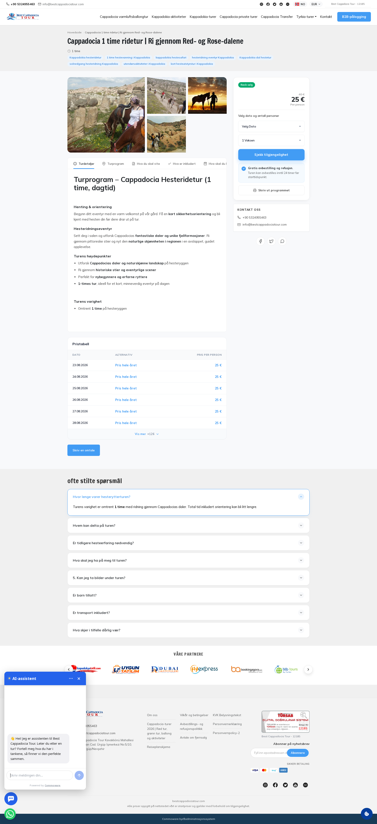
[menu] (71, 678)
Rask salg (247, 84)
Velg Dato (249, 126)
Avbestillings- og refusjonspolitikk (191, 726)
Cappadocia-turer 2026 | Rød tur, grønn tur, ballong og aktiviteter (159, 731)
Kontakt (326, 17)
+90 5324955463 (254, 217)
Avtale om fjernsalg (193, 737)
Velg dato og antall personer (258, 116)
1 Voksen (248, 140)
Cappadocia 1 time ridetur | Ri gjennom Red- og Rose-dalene (123, 32)
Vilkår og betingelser (194, 715)
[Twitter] (274, 4)
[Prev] (68, 669)
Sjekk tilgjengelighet (271, 155)
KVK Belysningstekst (227, 715)
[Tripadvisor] (287, 4)
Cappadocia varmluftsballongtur (124, 17)
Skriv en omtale (84, 450)
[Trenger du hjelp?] (10, 798)
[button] (306, 16)
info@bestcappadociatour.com (265, 224)
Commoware (53, 785)
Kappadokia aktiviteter (169, 17)
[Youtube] (281, 4)
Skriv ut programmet (274, 190)
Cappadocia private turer (238, 17)
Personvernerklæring (227, 724)
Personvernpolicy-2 (226, 733)
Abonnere (298, 752)
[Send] (79, 775)
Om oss (152, 715)
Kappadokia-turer (203, 17)
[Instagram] (261, 4)
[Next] (308, 669)
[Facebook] (268, 4)
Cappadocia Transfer (277, 17)
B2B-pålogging (354, 17)
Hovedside (74, 32)
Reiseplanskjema (158, 747)
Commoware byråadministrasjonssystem (188, 819)
